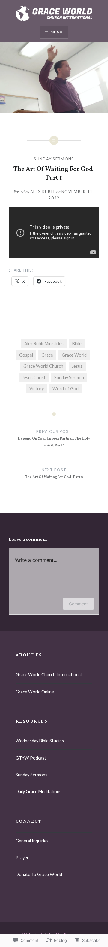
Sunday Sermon (69, 377)
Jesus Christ (34, 377)
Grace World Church (43, 366)
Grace (47, 355)
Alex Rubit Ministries (44, 343)
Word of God (65, 388)
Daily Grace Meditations (39, 791)
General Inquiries (32, 840)
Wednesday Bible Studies (40, 740)
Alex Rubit (43, 191)
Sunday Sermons (54, 159)
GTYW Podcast (31, 757)
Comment (78, 603)
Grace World (74, 355)
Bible (77, 343)
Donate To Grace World (39, 874)
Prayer (22, 857)
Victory (36, 388)
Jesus (77, 366)
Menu (56, 32)
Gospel (26, 355)
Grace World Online (35, 691)
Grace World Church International (49, 674)
